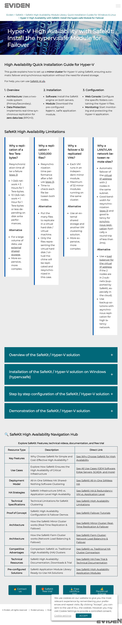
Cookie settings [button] (62, 615)
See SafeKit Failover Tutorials (93, 512)
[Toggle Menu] (118, 6)
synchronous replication (106, 225)
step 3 (13, 174)
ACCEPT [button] (83, 615)
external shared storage (16, 251)
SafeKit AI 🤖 (37, 81)
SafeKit (19, 14)
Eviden (9, 14)
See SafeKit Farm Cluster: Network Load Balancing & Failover (92, 539)
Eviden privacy (37, 610)
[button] (61, 355)
